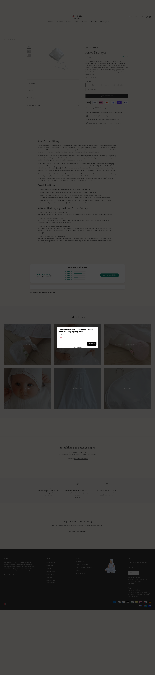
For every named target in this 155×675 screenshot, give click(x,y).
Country (61, 334)
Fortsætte (92, 344)
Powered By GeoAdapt (77, 347)
